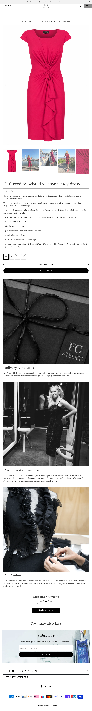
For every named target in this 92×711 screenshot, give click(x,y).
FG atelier (45, 705)
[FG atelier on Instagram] (46, 686)
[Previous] (5, 85)
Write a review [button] (46, 610)
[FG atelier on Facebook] (41, 686)
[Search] (80, 6)
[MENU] (1, 6)
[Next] (87, 85)
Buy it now (46, 271)
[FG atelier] (46, 6)
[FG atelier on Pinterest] (50, 686)
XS (6, 257)
